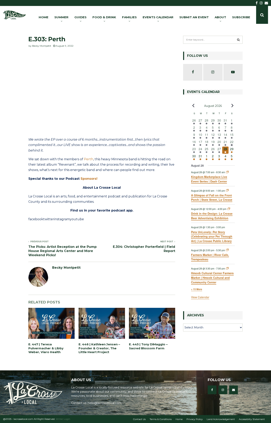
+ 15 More (196, 289)
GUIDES (80, 17)
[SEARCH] (238, 40)
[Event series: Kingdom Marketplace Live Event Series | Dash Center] (227, 172)
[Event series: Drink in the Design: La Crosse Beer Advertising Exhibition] (228, 209)
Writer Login (63, 418)
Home (179, 419)
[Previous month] (193, 105)
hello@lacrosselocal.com (104, 403)
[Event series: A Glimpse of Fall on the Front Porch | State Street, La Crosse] (227, 190)
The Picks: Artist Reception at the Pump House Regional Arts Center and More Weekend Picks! (62, 251)
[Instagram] (222, 389)
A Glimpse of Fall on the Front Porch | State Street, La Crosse (211, 197)
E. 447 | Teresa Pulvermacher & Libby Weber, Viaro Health (45, 348)
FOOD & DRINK (104, 17)
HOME (43, 17)
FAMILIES (129, 17)
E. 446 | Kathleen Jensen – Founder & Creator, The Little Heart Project (99, 348)
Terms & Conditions (161, 419)
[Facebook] (212, 389)
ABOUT (220, 17)
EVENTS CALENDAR (158, 17)
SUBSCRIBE (241, 17)
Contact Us (139, 419)
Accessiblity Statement (252, 419)
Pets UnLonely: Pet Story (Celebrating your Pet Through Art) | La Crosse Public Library (211, 236)
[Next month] (232, 105)
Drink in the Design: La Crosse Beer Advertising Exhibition (212, 216)
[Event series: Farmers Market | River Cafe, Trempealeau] (227, 250)
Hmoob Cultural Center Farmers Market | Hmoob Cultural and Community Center (212, 277)
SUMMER (61, 17)
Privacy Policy (194, 419)
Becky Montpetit (41, 45)
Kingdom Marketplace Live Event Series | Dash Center (209, 179)
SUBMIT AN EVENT (194, 17)
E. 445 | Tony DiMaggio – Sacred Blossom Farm (148, 346)
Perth (88, 159)
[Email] (233, 389)
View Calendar (200, 297)
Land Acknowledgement (221, 419)
